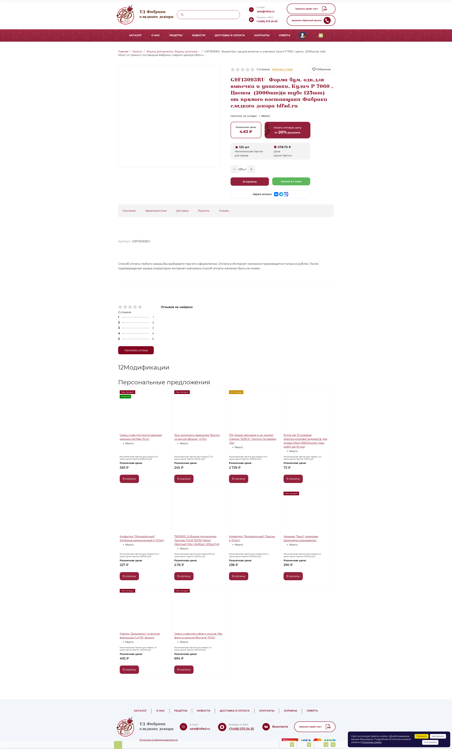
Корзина (282, 710)
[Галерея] (330, 367)
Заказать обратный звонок (307, 20)
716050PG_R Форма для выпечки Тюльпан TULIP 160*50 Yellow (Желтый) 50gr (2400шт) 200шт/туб (196, 540)
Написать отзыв (282, 69)
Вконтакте (280, 726)
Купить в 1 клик (291, 181)
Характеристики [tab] (156, 210)
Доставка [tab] (182, 210)
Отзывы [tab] (224, 210)
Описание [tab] (129, 210)
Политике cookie (371, 742)
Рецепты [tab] (203, 210)
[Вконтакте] (276, 194)
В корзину (250, 181)
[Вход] (291, 35)
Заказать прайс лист (306, 8)
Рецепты (181, 35)
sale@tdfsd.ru (266, 11)
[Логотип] (251, 19)
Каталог (145, 35)
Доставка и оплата (227, 35)
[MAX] (286, 194)
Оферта (274, 35)
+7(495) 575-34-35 (267, 21)
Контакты (255, 35)
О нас (163, 35)
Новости (201, 35)
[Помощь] (118, 745)
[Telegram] (281, 194)
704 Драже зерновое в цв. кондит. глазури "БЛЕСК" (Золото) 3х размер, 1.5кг (253, 439)
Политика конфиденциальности (158, 740)
